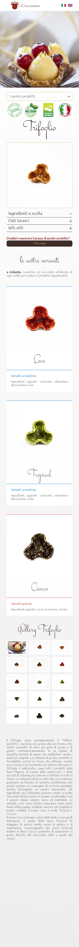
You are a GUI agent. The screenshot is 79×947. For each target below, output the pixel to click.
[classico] (62, 647)
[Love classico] (62, 664)
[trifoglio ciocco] (62, 698)
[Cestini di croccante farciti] (17, 647)
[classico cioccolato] (17, 664)
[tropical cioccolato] (17, 698)
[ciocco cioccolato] (39, 715)
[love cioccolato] (17, 681)
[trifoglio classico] (39, 647)
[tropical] (39, 681)
